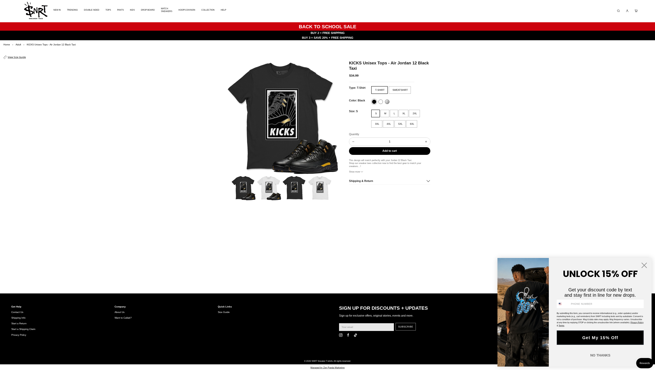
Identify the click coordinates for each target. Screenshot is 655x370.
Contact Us (17, 312)
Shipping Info (18, 317)
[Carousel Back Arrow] (227, 188)
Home (6, 44)
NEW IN (57, 10)
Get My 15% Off (600, 337)
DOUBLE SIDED (91, 10)
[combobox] (563, 304)
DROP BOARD (148, 10)
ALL (478, 352)
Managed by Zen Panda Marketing (327, 367)
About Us (119, 312)
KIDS (132, 10)
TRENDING (72, 10)
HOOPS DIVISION (186, 10)
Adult (18, 44)
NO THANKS (600, 355)
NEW (486, 352)
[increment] (426, 142)
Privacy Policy (18, 335)
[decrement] (353, 142)
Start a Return (19, 323)
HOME (468, 352)
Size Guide (224, 312)
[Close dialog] (644, 265)
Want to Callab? (123, 317)
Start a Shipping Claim (23, 329)
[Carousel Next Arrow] (334, 117)
